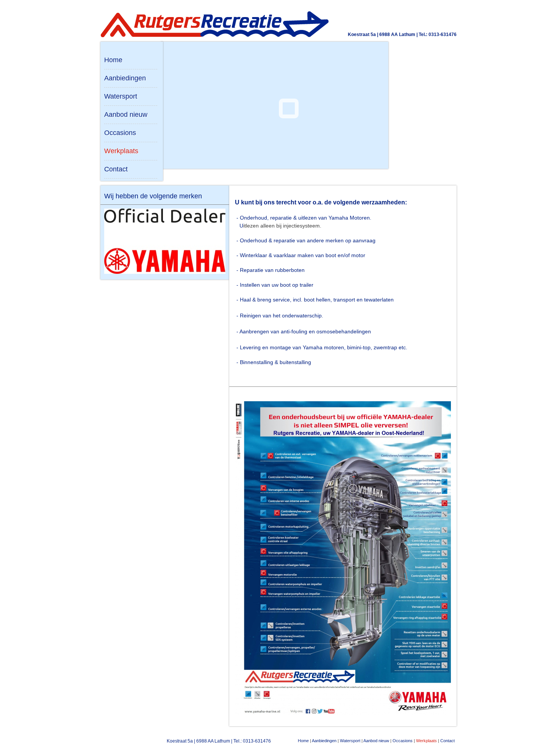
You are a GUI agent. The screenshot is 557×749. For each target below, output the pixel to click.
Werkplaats (121, 151)
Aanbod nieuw (125, 114)
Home (113, 60)
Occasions (120, 133)
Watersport (120, 96)
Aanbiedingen (125, 78)
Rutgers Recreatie (132, 741)
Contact (116, 169)
